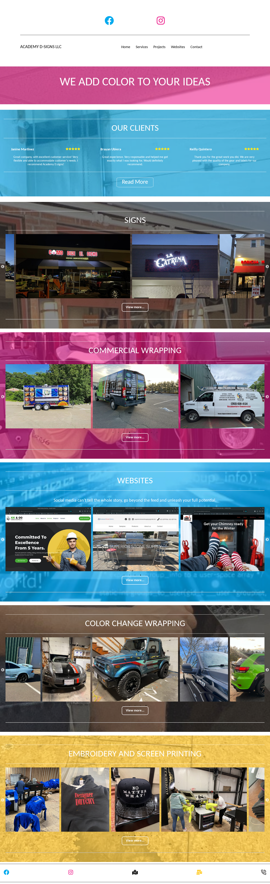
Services (142, 47)
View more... (135, 307)
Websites (178, 47)
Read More (135, 182)
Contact (196, 47)
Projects (159, 47)
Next (267, 267)
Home (125, 47)
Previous (3, 267)
